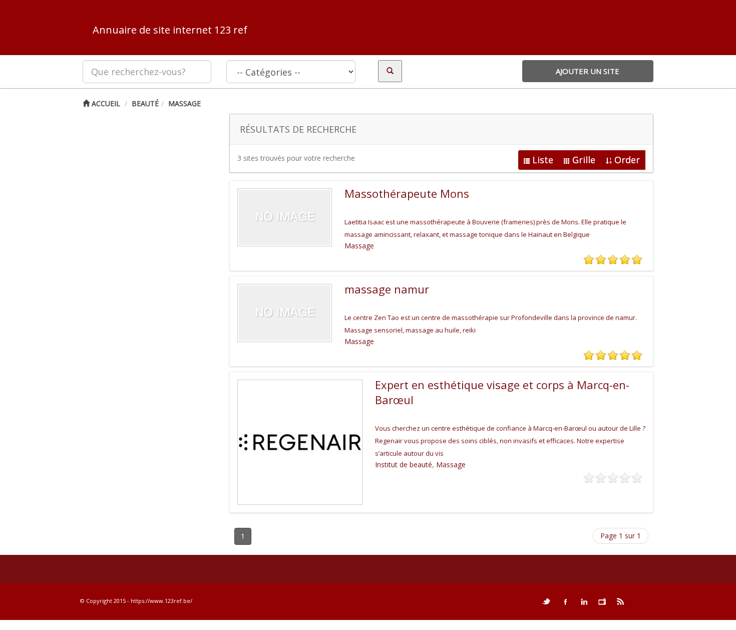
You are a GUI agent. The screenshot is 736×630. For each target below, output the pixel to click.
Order (627, 160)
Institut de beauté (403, 464)
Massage (184, 103)
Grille (583, 160)
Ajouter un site (587, 71)
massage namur (386, 288)
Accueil (105, 103)
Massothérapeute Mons (406, 193)
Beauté (145, 103)
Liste (542, 160)
